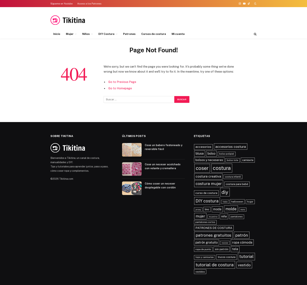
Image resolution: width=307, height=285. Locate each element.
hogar (250, 201)
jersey (198, 210)
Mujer (69, 33)
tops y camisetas (204, 257)
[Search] (255, 34)
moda (217, 209)
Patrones (129, 33)
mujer (200, 216)
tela (235, 249)
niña (224, 216)
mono (242, 210)
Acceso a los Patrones (89, 3)
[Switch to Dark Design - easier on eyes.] (255, 3)
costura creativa (208, 176)
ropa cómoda (242, 242)
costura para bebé (237, 184)
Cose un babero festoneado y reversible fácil (163, 147)
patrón (241, 235)
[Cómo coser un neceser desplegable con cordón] (132, 188)
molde (230, 209)
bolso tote (232, 160)
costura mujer (209, 183)
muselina (213, 217)
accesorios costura (230, 146)
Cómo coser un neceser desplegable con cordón (160, 185)
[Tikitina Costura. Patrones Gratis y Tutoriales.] (73, 20)
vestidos (200, 271)
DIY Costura (106, 33)
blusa (200, 153)
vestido (244, 265)
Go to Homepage (120, 88)
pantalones (237, 216)
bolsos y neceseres (209, 160)
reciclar (225, 243)
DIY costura (207, 200)
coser (202, 168)
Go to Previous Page (122, 82)
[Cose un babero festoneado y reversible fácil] (132, 150)
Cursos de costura (153, 33)
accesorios (203, 147)
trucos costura (226, 256)
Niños (86, 33)
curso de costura (206, 193)
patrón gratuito (206, 242)
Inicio (56, 33)
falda (225, 202)
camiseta (247, 160)
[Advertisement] (221, 20)
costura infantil (233, 176)
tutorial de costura (215, 264)
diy (225, 192)
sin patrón (221, 249)
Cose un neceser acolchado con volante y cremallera (163, 166)
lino (207, 209)
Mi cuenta (178, 33)
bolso (211, 153)
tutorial (246, 256)
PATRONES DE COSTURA (213, 228)
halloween (237, 201)
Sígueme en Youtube (61, 3)
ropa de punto (203, 249)
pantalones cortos (205, 222)
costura (222, 168)
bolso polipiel (226, 153)
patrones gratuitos (213, 235)
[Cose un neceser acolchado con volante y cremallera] (132, 169)
